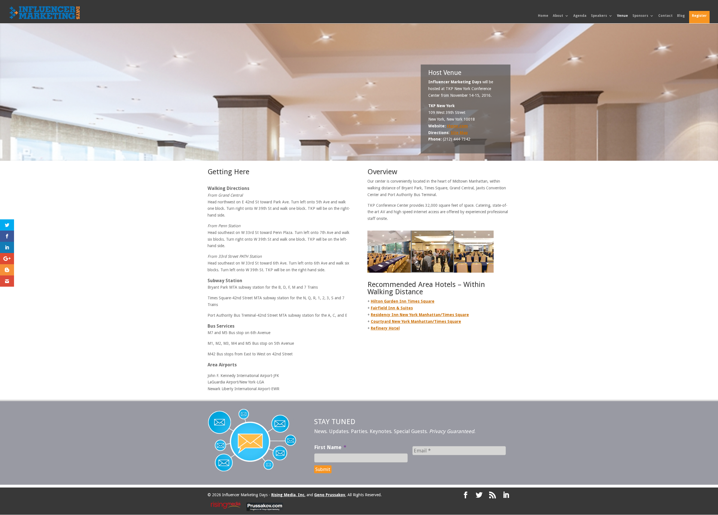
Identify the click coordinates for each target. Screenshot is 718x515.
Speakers (599, 16)
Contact (665, 16)
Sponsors (640, 16)
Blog (681, 16)
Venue (622, 16)
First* (305, 248)
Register (699, 16)
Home (543, 16)
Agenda (579, 16)
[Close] (423, 214)
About (558, 16)
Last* (364, 248)
